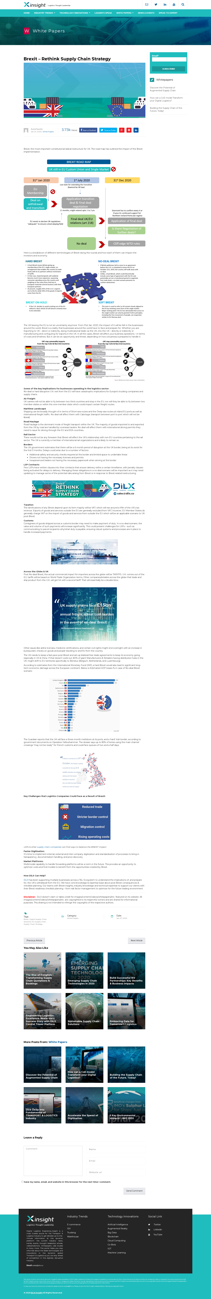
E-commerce (74, 1224)
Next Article (137, 940)
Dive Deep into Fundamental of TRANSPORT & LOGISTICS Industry (42, 1114)
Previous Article (34, 940)
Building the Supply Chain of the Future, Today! (126, 1076)
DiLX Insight (36, 1293)
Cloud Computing (116, 1240)
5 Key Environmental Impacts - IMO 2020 (122, 1117)
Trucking (71, 1232)
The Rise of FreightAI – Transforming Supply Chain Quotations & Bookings (40, 979)
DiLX (26, 880)
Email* (155, 56)
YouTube (158, 1234)
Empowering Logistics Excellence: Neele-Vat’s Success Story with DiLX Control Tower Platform (41, 1020)
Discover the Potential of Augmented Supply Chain (42, 1076)
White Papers (49, 31)
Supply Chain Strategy (33, 924)
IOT (109, 1248)
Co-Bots (112, 1244)
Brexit (26, 919)
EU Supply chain (39, 922)
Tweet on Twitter (110, 130)
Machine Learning (117, 1252)
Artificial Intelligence (118, 1224)
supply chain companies (49, 847)
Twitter (157, 1224)
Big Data (112, 1232)
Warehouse (73, 1236)
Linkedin (158, 1229)
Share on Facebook (89, 130)
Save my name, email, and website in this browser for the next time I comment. (67, 1182)
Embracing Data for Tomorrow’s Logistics (123, 1023)
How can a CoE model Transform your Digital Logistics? (82, 1075)
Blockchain (113, 1236)
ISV (69, 1228)
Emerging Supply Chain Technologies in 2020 (82, 982)
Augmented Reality (117, 1228)
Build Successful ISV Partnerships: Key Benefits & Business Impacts (126, 981)
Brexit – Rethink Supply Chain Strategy (67, 59)
